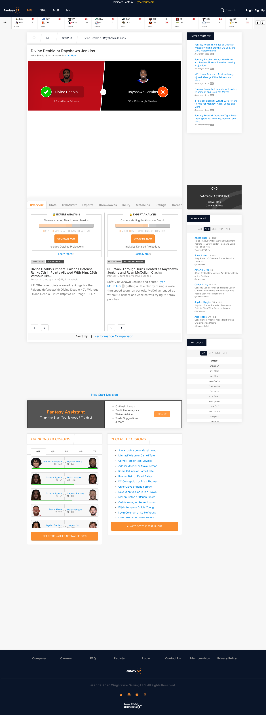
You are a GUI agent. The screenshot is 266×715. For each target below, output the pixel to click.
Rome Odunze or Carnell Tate (136, 471)
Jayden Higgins (203, 302)
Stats (52, 205)
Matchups (143, 205)
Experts (87, 205)
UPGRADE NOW (66, 238)
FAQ (93, 658)
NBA (43, 10)
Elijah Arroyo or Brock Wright (136, 517)
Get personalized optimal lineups (64, 536)
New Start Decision (104, 394)
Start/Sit (67, 38)
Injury (126, 205)
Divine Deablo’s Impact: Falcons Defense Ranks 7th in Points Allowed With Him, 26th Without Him (64, 272)
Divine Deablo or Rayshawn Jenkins (104, 38)
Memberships (200, 658)
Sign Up (260, 10)
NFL (30, 10)
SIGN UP (162, 414)
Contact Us (173, 658)
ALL (38, 451)
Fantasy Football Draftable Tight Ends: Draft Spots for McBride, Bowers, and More (216, 118)
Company (39, 658)
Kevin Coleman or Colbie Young (137, 512)
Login (249, 10)
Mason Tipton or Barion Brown (136, 496)
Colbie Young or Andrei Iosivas (137, 502)
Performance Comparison (113, 336)
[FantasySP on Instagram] (129, 695)
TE (94, 451)
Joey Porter (201, 255)
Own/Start (69, 205)
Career (177, 205)
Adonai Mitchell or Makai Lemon (137, 465)
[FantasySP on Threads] (145, 695)
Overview (37, 205)
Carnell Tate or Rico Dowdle (135, 460)
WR (81, 451)
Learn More (65, 253)
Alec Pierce (201, 316)
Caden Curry (201, 284)
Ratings (161, 205)
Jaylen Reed (201, 237)
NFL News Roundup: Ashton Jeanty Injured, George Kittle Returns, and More (214, 77)
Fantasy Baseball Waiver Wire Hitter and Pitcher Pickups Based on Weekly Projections (215, 62)
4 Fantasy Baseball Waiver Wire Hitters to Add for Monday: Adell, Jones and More (216, 103)
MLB (56, 10)
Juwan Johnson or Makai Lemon (138, 450)
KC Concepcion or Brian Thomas (138, 481)
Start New (70, 55)
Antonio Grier (202, 270)
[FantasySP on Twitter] (121, 695)
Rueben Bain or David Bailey (135, 476)
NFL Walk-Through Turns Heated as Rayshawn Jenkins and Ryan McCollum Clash (142, 270)
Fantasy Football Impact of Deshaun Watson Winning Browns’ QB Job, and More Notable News (215, 47)
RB (66, 451)
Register (120, 658)
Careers (66, 658)
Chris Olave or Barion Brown (135, 486)
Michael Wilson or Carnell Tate (136, 455)
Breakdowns (108, 205)
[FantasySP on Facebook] (137, 695)
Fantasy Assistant (66, 412)
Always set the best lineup (144, 526)
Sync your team (145, 1)
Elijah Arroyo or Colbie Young (136, 507)
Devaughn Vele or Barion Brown (137, 491)
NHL (69, 10)
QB (52, 451)
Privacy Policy (227, 658)
